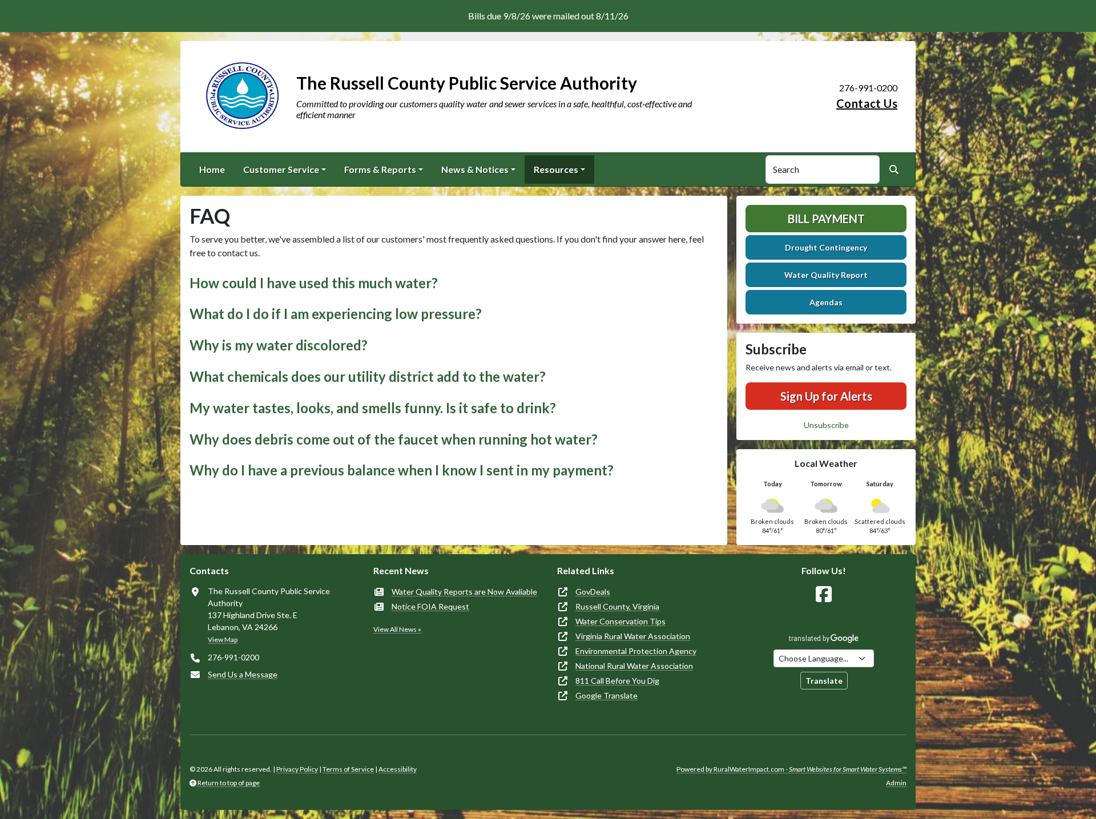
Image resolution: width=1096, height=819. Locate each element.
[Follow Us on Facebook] (824, 594)
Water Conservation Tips (620, 621)
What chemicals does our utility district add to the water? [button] (368, 376)
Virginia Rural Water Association (632, 636)
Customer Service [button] (281, 169)
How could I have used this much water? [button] (314, 283)
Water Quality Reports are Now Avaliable (464, 591)
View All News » (397, 629)
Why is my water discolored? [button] (279, 345)
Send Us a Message (242, 674)
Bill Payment (826, 218)
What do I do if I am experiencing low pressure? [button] (336, 313)
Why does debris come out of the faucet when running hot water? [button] (394, 439)
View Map (222, 639)
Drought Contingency (826, 247)
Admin (896, 782)
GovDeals (592, 591)
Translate (824, 680)
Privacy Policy (297, 769)
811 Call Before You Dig (617, 680)
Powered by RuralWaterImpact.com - (791, 769)
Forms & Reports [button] (380, 169)
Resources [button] (556, 169)
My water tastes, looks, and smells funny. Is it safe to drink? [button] (373, 408)
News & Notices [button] (475, 169)
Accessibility (397, 769)
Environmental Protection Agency (635, 651)
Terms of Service (348, 769)
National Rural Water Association (634, 666)
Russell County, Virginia (617, 606)
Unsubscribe (826, 425)
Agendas (826, 302)
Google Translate (606, 695)
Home (212, 169)
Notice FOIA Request (430, 606)
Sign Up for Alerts (826, 396)
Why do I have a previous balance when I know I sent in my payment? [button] (402, 470)
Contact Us (866, 103)
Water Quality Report (826, 275)
